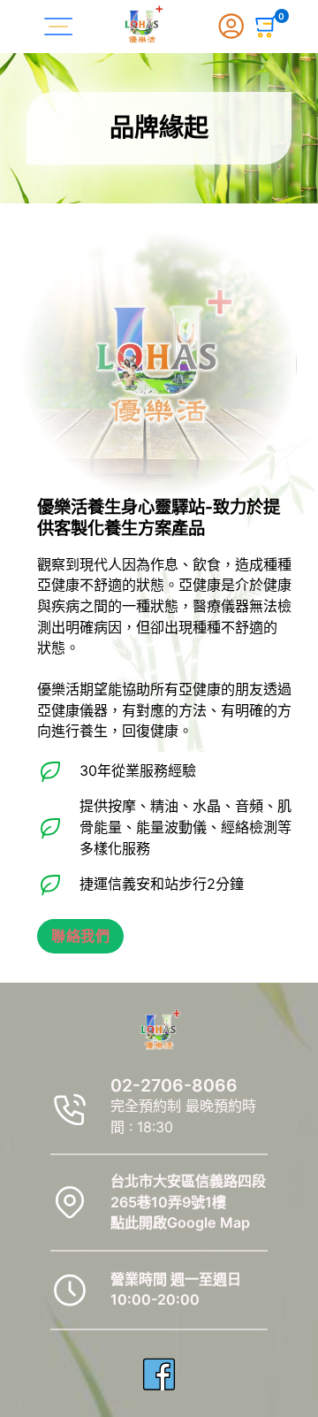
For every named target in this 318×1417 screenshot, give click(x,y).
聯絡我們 (80, 936)
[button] (266, 26)
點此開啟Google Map (180, 1222)
